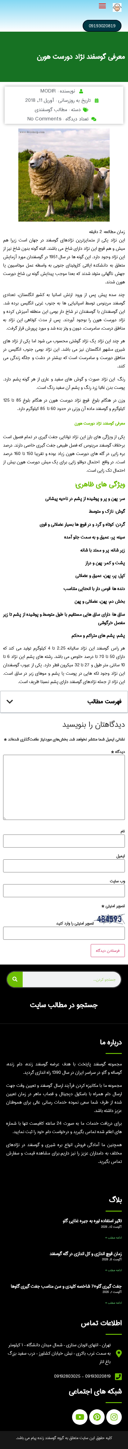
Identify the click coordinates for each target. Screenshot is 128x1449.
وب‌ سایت (117, 881)
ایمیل (121, 855)
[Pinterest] (97, 1417)
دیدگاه (118, 751)
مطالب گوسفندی (51, 109)
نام (123, 831)
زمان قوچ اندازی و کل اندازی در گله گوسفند (86, 1254)
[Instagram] (114, 1417)
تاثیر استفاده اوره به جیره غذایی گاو (92, 1221)
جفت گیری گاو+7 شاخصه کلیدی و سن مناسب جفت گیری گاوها (66, 1286)
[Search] (15, 979)
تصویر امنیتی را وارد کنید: (75, 923)
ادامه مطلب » (113, 1237)
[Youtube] (80, 1417)
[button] (102, 6)
